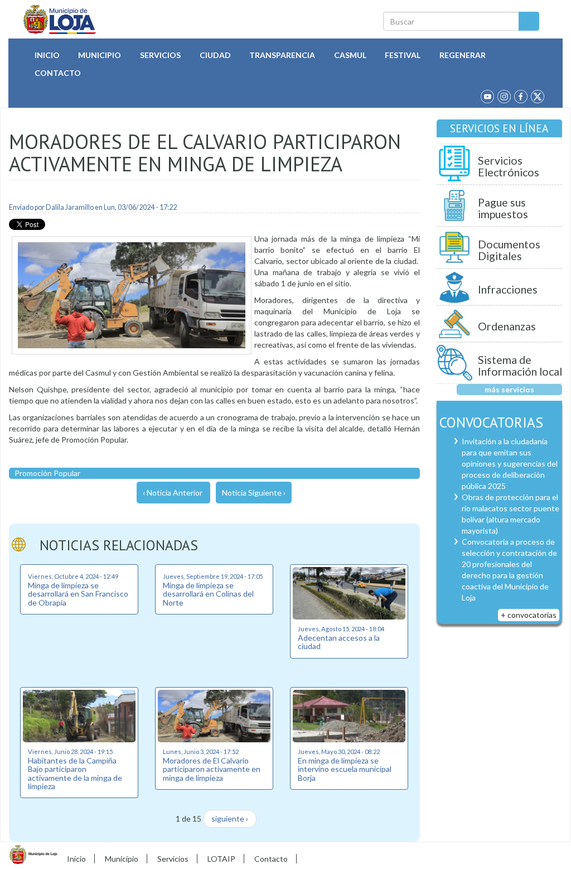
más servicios (509, 389)
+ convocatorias (529, 615)
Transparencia (282, 55)
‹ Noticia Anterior (172, 492)
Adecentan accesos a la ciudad (339, 642)
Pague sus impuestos (503, 208)
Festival (402, 55)
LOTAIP (221, 858)
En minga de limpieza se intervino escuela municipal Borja (344, 769)
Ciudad (215, 55)
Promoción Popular (47, 473)
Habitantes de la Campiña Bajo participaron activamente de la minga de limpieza (75, 773)
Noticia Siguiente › (254, 492)
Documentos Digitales (509, 250)
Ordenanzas (507, 326)
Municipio (99, 55)
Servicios (160, 55)
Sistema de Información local (520, 365)
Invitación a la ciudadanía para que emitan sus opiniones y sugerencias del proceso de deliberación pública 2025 (510, 463)
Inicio (47, 55)
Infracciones (508, 289)
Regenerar (462, 55)
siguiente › (229, 818)
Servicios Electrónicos (508, 166)
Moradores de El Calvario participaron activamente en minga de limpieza (211, 769)
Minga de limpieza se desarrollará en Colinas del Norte (208, 593)
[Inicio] (59, 19)
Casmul (350, 55)
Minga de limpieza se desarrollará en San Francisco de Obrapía (78, 593)
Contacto (58, 73)
